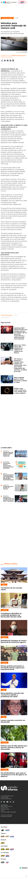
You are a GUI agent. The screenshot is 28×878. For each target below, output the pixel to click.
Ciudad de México (5, 317)
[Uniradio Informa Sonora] (10, 2)
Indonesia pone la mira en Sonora (8, 488)
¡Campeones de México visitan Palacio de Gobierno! (8, 454)
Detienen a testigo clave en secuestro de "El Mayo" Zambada (8, 499)
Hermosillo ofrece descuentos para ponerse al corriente (8, 465)
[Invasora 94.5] (3, 836)
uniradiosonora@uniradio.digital (8, 812)
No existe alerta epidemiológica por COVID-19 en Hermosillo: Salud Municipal (8, 477)
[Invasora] (3, 830)
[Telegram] (13, 60)
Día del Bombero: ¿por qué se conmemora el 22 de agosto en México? (14, 774)
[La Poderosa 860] (7, 836)
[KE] (3, 862)
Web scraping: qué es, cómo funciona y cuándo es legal (20, 380)
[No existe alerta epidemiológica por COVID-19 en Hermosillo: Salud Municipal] (21, 476)
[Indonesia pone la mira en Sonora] (21, 487)
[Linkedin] (10, 60)
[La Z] (12, 849)
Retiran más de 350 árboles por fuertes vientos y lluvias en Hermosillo (14, 747)
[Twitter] (5, 60)
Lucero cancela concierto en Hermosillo (13, 721)
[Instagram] (10, 802)
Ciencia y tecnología (7, 17)
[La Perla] (7, 862)
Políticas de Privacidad (6, 816)
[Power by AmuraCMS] (23, 868)
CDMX (16, 17)
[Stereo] (3, 849)
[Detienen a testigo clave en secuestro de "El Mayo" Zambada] (21, 498)
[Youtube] (7, 802)
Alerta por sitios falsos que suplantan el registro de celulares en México (20, 349)
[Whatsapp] (2, 60)
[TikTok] (13, 802)
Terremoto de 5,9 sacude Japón (11, 589)
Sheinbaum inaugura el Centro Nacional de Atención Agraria (14, 641)
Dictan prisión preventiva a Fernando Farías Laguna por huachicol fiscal (12, 667)
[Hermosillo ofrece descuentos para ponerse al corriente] (21, 465)
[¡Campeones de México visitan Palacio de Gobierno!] (21, 453)
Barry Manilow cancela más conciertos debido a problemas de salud (12, 694)
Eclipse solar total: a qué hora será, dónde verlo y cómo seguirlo (20, 391)
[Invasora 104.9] (3, 843)
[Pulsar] (7, 830)
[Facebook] (7, 60)
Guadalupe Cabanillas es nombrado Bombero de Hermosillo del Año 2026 (11, 615)
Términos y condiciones (6, 815)
